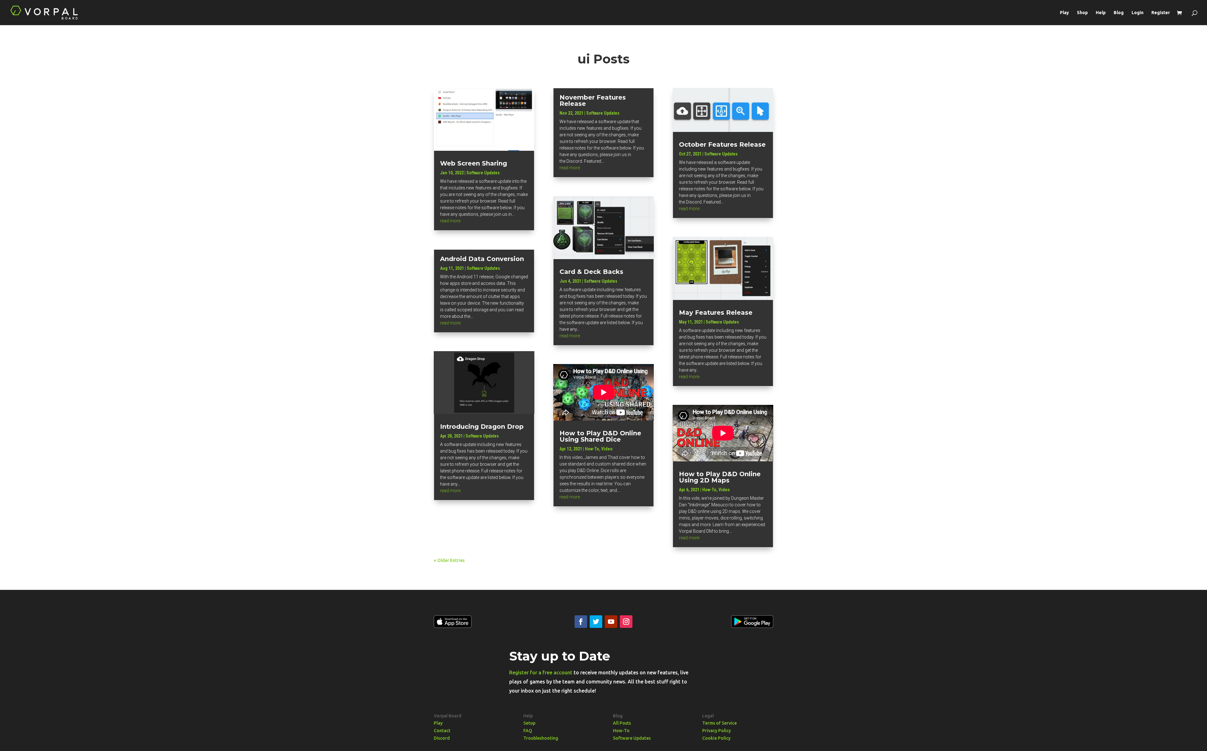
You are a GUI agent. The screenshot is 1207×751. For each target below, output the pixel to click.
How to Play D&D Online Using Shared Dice (600, 436)
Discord (442, 738)
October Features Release (722, 144)
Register (1160, 12)
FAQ (527, 730)
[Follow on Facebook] (581, 621)
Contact (442, 730)
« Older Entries (449, 560)
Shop (1082, 12)
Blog (1119, 12)
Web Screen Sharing (473, 163)
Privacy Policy (716, 730)
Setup (529, 723)
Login (1138, 12)
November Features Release (592, 100)
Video (607, 448)
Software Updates (483, 172)
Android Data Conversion (482, 259)
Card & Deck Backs (591, 271)
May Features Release (715, 312)
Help (1101, 12)
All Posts (622, 723)
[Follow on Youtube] (611, 621)
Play (1064, 12)
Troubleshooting (540, 738)
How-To (592, 448)
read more (450, 220)
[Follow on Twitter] (596, 621)
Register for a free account (540, 672)
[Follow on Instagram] (626, 621)
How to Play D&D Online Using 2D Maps (720, 477)
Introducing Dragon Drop (482, 426)
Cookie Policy (716, 738)
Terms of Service (719, 723)
